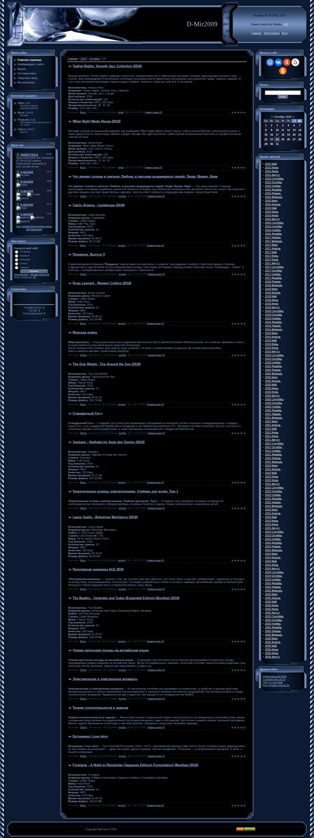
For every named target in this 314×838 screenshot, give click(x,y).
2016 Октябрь (273, 226)
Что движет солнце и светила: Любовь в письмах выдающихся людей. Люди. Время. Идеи (145, 176)
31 (277, 143)
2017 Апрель (273, 248)
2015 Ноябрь (273, 185)
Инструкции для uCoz (275, 685)
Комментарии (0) (153, 112)
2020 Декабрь (273, 410)
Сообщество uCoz (273, 679)
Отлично (25, 251)
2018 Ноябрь (273, 318)
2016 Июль (271, 215)
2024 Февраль (273, 550)
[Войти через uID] (270, 62)
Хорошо (24, 255)
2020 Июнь (271, 388)
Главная (256, 33)
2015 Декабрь (273, 189)
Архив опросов (39, 274)
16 (271, 134)
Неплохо (25, 259)
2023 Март (271, 509)
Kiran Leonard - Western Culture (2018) (102, 283)
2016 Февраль (273, 196)
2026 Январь (273, 631)
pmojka (122, 196)
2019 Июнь (271, 344)
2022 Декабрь (273, 498)
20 (294, 134)
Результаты (21, 274)
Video (21, 103)
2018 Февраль (273, 285)
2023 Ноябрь (273, 539)
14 (299, 130)
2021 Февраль (273, 417)
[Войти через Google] (295, 62)
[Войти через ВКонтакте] (278, 62)
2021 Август (272, 439)
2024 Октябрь (273, 575)
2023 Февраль (273, 505)
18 (282, 134)
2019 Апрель (273, 336)
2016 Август (272, 219)
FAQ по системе (272, 682)
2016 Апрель (273, 204)
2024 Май (271, 561)
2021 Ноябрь (273, 450)
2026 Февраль (273, 634)
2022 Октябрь (273, 491)
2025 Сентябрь (274, 616)
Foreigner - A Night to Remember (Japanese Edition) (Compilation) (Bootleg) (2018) (135, 765)
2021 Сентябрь (274, 443)
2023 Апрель (273, 513)
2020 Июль (271, 391)
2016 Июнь (271, 211)
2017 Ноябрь (273, 274)
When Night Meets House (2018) (96, 121)
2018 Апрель (273, 292)
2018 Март (271, 288)
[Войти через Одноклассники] (283, 71)
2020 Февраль (273, 373)
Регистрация (271, 33)
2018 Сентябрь (274, 310)
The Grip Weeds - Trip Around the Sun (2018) (107, 364)
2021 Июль (271, 436)
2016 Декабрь (273, 233)
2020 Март (271, 377)
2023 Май (271, 517)
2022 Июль (271, 480)
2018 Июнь (271, 299)
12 (288, 130)
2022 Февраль (273, 461)
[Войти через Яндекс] (286, 62)
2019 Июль (271, 347)
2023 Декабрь (273, 542)
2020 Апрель (273, 380)
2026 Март (271, 638)
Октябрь (94, 58)
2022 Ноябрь (273, 494)
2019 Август (272, 351)
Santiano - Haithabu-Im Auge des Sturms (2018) (108, 442)
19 (288, 134)
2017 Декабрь (273, 277)
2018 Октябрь (273, 314)
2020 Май (271, 384)
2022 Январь (273, 458)
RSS (285, 24)
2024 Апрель (273, 557)
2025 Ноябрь (273, 623)
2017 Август (272, 263)
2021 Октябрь (273, 447)
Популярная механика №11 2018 (98, 569)
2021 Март (271, 421)
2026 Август (272, 656)
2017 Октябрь (273, 270)
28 (299, 139)
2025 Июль (271, 608)
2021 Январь (273, 414)
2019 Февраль (273, 329)
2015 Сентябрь (274, 178)
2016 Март (271, 200)
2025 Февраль (273, 590)
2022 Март (271, 465)
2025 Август (272, 612)
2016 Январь (273, 193)
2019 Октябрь (273, 358)
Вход (285, 33)
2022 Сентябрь (274, 487)
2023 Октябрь (273, 535)
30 (271, 143)
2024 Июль (271, 564)
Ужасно (24, 267)
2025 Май (271, 601)
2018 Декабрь (273, 322)
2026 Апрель (273, 642)
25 (282, 139)
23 (271, 139)
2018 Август (272, 307)
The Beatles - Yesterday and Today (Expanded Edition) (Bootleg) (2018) (126, 598)
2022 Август (272, 483)
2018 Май (271, 296)
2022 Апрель (273, 469)
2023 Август (272, 528)
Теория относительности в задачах (100, 707)
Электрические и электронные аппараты (105, 679)
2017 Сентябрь (274, 266)
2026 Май (271, 645)
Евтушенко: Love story (90, 736)
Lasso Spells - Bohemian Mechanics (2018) (105, 517)
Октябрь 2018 (282, 116)
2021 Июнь (271, 432)
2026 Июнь (271, 649)
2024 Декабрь (273, 583)
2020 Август (272, 395)
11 (282, 130)
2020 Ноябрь (273, 406)
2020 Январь (273, 369)
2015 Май (271, 163)
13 (294, 130)
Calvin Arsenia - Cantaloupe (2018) (99, 205)
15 (265, 134)
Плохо (23, 263)
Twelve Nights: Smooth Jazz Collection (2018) (107, 66)
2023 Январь (273, 502)
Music (21, 112)
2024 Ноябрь (273, 579)
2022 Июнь (271, 476)
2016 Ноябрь (273, 230)
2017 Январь (273, 237)
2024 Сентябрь (274, 572)
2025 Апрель (273, 597)
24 (277, 139)
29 (265, 143)
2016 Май (271, 207)
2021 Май (271, 428)
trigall (120, 112)
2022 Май (271, 472)
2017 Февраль (273, 241)
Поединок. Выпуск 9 (89, 254)
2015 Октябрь (273, 182)
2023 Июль (271, 524)
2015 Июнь (271, 167)
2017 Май (271, 252)
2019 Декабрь (273, 366)
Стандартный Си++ (88, 413)
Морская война (85, 332)
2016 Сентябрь (274, 222)
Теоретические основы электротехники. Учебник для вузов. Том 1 (125, 491)
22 (265, 139)
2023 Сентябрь (274, 531)
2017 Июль (271, 259)
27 (294, 139)
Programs (23, 119)
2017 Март (271, 244)
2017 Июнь (271, 255)
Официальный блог (274, 676)
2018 (83, 58)
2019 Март (271, 333)
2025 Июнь (271, 605)
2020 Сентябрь (274, 399)
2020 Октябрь (273, 402)
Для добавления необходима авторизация (34, 228)
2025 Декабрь (273, 627)
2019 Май (271, 340)
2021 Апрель (273, 425)
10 (277, 130)
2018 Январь (273, 281)
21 (299, 134)
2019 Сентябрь (274, 355)
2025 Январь (273, 586)
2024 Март (271, 553)
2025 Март (271, 594)
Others (22, 129)
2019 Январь (273, 325)
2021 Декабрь (273, 454)
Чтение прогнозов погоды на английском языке (111, 650)
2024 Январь (273, 546)
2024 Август (272, 568)
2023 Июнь (271, 520)
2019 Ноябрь (273, 362)
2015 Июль (271, 171)
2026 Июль (271, 653)
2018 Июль (271, 303)
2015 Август (272, 174)
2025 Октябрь (273, 620)
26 (288, 139)
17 (277, 134)
